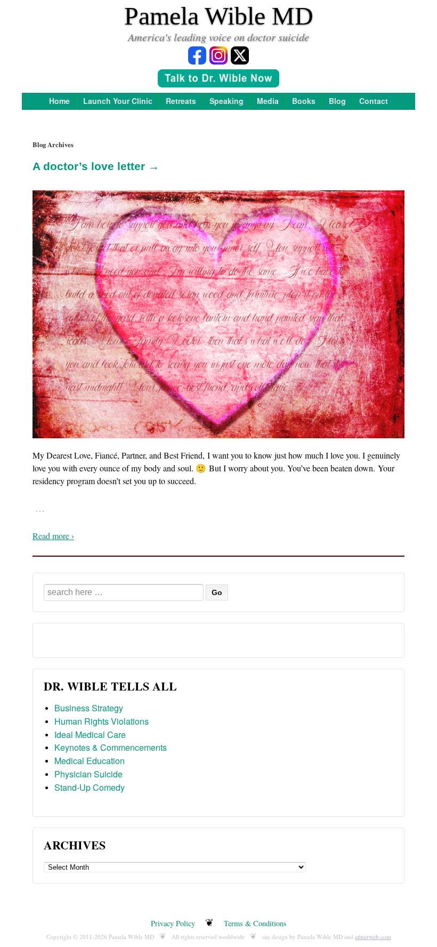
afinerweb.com (373, 937)
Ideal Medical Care (90, 734)
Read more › (53, 535)
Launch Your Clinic (117, 100)
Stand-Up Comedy (89, 787)
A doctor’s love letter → (96, 166)
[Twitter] (240, 54)
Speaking (226, 100)
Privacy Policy (173, 923)
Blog (337, 100)
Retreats (181, 100)
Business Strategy (88, 708)
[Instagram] (218, 54)
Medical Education (89, 761)
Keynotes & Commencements (110, 747)
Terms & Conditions (255, 923)
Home (59, 100)
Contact (373, 100)
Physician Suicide (88, 774)
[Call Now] (218, 79)
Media (268, 100)
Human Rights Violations (101, 721)
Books (303, 100)
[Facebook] (197, 54)
